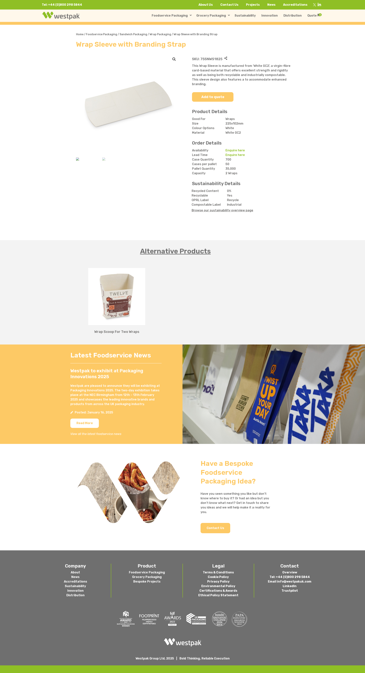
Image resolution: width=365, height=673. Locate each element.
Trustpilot (290, 590)
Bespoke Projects (146, 581)
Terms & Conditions (218, 572)
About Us (205, 4)
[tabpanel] (182, 298)
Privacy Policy (218, 581)
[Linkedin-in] (319, 4)
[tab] (182, 251)
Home (79, 34)
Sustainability (75, 586)
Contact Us (229, 4)
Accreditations (295, 4)
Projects (253, 4)
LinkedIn (290, 586)
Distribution (75, 595)
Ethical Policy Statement (218, 595)
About (75, 572)
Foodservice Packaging (101, 34)
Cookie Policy (218, 577)
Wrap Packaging (160, 34)
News (271, 4)
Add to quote (212, 97)
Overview (289, 572)
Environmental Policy (218, 586)
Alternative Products (175, 251)
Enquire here (235, 150)
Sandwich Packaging (133, 34)
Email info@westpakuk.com (289, 581)
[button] (84, 423)
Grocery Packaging (147, 577)
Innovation (75, 590)
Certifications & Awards (218, 590)
